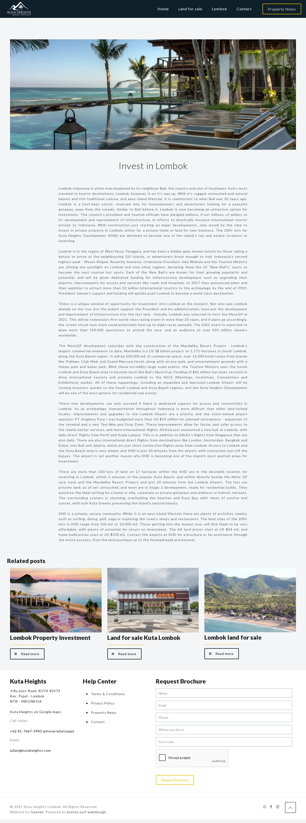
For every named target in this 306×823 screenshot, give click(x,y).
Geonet (37, 812)
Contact (98, 722)
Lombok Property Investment (50, 637)
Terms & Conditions (108, 694)
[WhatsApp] (264, 806)
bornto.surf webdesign (86, 812)
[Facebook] (271, 806)
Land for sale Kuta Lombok (143, 637)
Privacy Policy (103, 703)
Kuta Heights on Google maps (35, 712)
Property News (282, 9)
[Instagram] (277, 806)
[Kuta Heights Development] (19, 9)
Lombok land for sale (233, 637)
